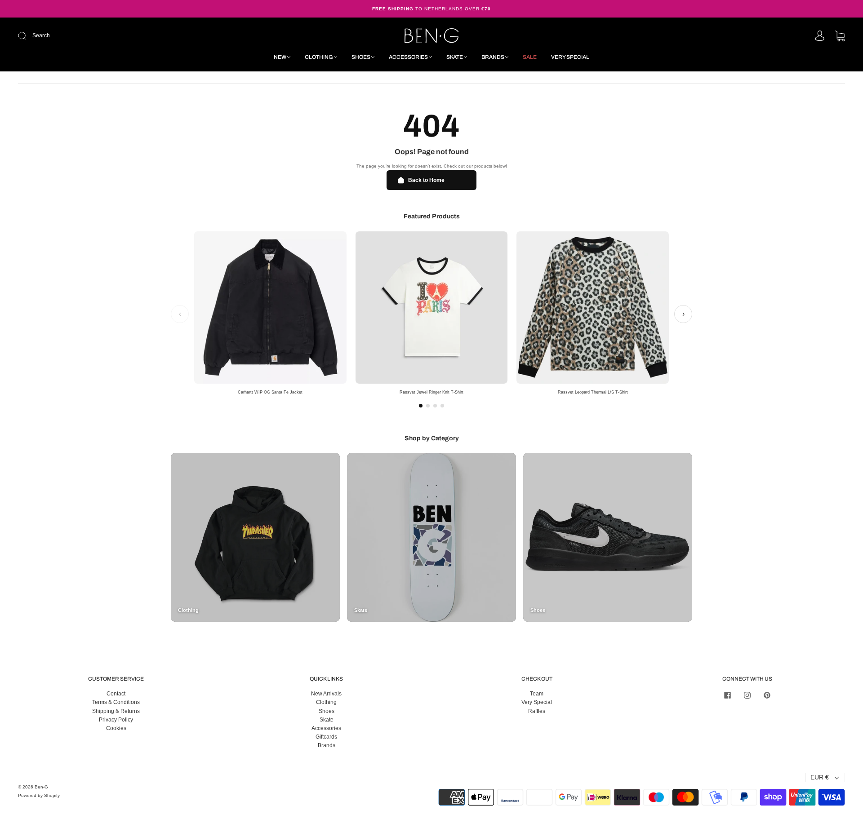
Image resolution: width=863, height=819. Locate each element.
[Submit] (82, 35)
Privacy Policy (116, 720)
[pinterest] (767, 695)
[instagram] (747, 695)
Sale (530, 57)
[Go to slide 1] (421, 405)
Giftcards (326, 737)
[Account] (819, 36)
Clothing (319, 57)
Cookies (116, 728)
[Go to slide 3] (435, 405)
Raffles (536, 711)
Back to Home (426, 180)
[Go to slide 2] (428, 405)
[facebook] (727, 695)
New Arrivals (326, 694)
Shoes (360, 57)
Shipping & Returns (116, 711)
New (280, 57)
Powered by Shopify (39, 795)
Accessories (408, 57)
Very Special (570, 57)
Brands (492, 57)
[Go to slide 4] (442, 405)
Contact (116, 694)
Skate (454, 57)
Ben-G (41, 786)
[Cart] (840, 37)
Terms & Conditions (116, 702)
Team (536, 694)
